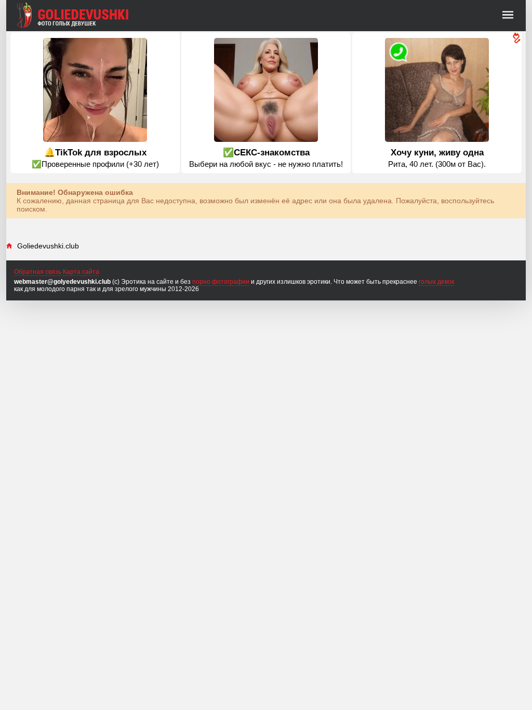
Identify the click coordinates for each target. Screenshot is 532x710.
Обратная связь (37, 271)
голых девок (436, 281)
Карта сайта (81, 271)
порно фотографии (220, 281)
